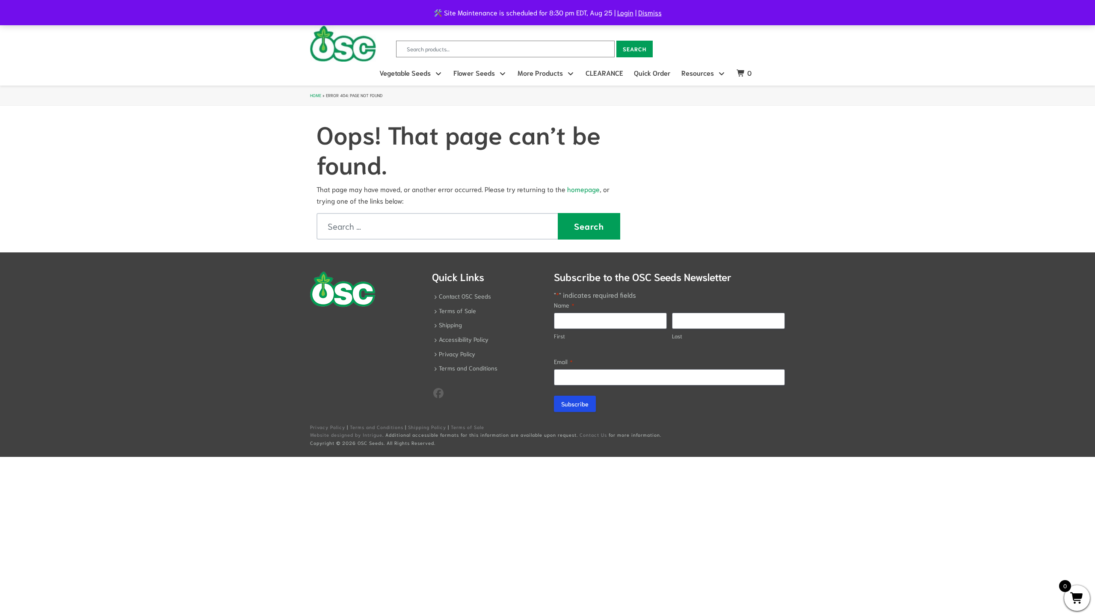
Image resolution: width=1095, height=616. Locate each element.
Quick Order (652, 72)
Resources (697, 72)
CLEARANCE (604, 72)
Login (625, 12)
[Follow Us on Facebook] (438, 392)
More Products (540, 72)
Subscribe (575, 404)
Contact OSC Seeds (465, 296)
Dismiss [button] (650, 12)
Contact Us (593, 435)
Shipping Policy (427, 427)
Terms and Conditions (468, 368)
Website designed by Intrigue (346, 435)
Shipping (450, 325)
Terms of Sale (457, 310)
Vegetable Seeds (405, 72)
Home (315, 95)
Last (677, 336)
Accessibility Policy (463, 339)
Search (634, 49)
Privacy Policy (457, 354)
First (559, 336)
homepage (583, 188)
